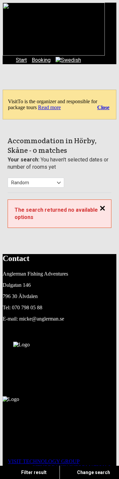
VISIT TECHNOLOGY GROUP (43, 461)
